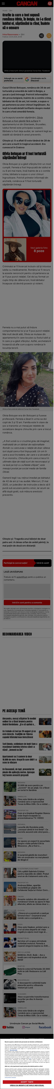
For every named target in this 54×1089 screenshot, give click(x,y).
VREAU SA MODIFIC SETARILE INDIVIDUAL (27, 1085)
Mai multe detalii (13, 1050)
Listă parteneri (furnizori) (10, 1077)
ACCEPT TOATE (27, 1082)
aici (30, 1058)
